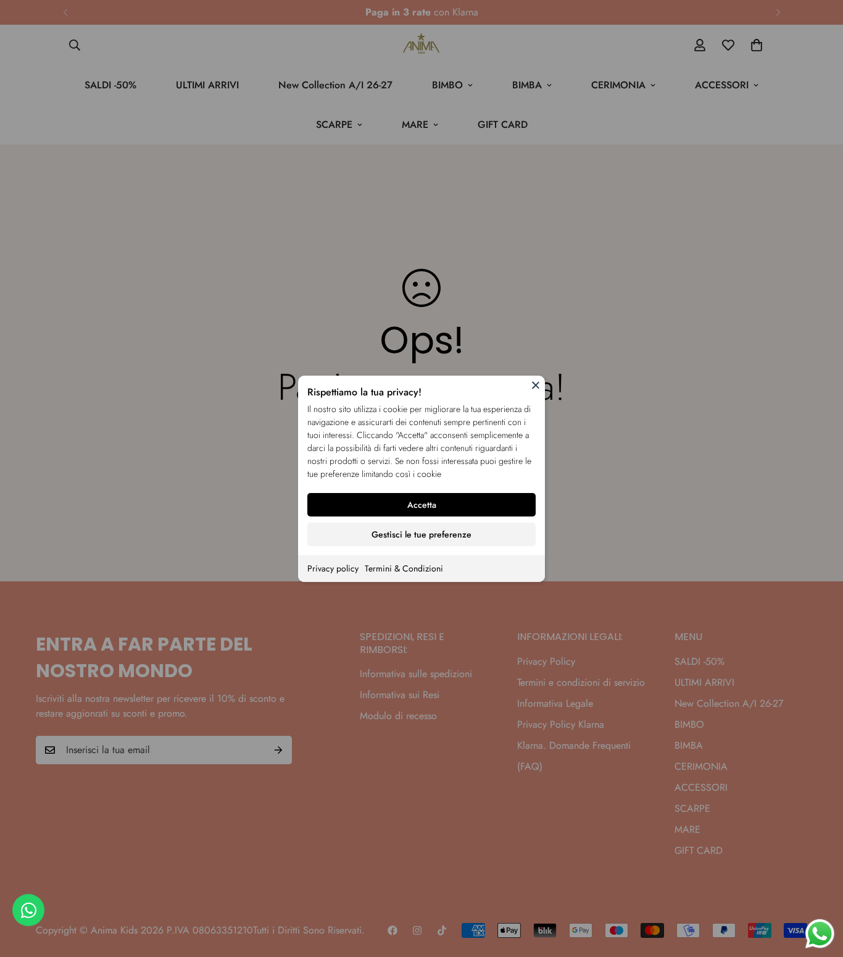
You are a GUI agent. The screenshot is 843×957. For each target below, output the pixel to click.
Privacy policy (333, 568)
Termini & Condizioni (404, 568)
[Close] (535, 385)
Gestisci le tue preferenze (421, 534)
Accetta (421, 505)
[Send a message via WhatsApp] (820, 934)
